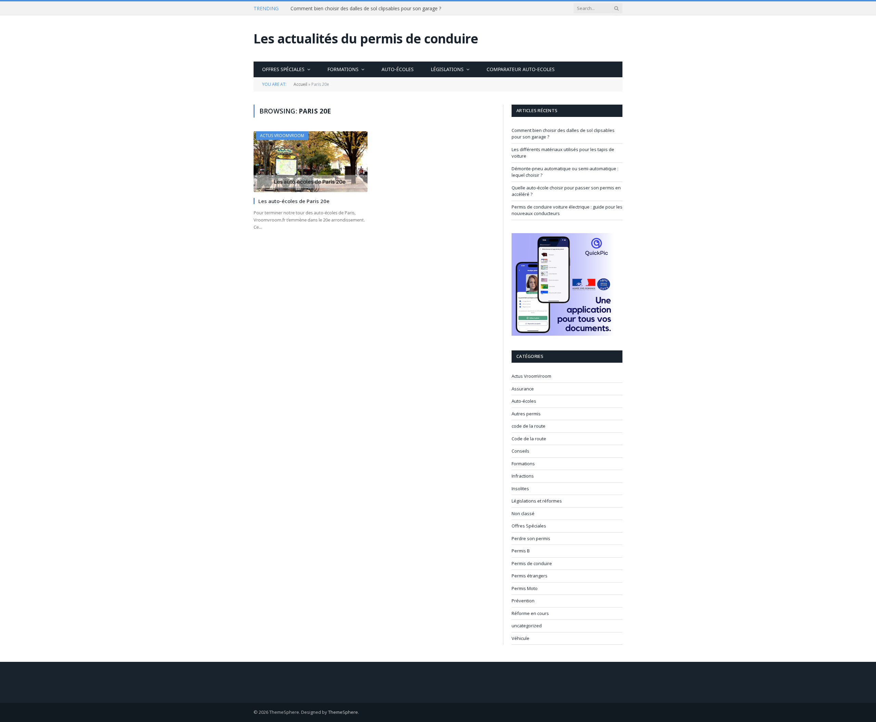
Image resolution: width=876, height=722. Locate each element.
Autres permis (526, 414)
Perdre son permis (531, 538)
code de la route (528, 426)
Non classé (523, 513)
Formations (343, 69)
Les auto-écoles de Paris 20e (294, 201)
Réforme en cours (530, 613)
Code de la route (529, 439)
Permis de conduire (532, 563)
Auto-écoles (398, 69)
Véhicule (520, 638)
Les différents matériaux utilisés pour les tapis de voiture (353, 8)
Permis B (521, 551)
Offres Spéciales (283, 69)
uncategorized (527, 626)
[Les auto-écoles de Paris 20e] (311, 161)
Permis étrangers (530, 576)
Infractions (523, 476)
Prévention (523, 601)
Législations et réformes (537, 501)
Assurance (523, 389)
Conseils (520, 451)
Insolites (520, 488)
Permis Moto (525, 588)
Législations (447, 69)
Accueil (300, 84)
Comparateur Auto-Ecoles (521, 69)
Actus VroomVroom (282, 135)
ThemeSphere (343, 712)
